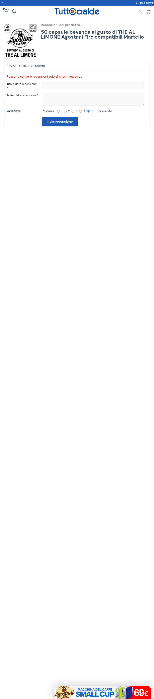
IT (3, 3)
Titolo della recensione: (22, 84)
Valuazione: (14, 111)
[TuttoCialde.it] (77, 11)
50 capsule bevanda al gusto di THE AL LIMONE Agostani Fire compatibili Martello (92, 34)
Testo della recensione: (22, 95)
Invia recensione (60, 121)
